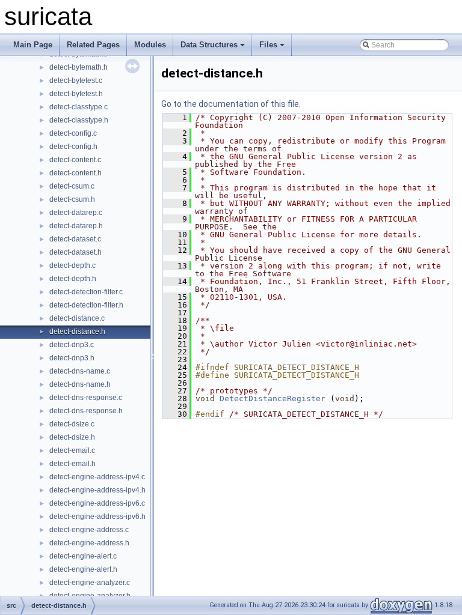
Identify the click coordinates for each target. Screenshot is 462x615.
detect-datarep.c (75, 212)
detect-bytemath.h (78, 67)
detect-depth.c (72, 265)
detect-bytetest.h (76, 93)
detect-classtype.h (78, 120)
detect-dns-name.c (79, 371)
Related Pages (93, 44)
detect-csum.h (72, 199)
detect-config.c (73, 133)
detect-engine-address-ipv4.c (97, 477)
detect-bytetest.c (75, 80)
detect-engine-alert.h (83, 569)
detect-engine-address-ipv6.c (97, 503)
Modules (150, 44)
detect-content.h (75, 173)
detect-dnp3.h (71, 358)
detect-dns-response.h (86, 411)
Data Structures (209, 44)
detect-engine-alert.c (83, 556)
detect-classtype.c (78, 107)
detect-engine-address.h (89, 543)
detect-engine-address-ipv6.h (97, 516)
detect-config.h (73, 146)
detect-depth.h (72, 278)
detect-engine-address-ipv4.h (97, 490)
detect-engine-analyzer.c (89, 582)
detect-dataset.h (75, 252)
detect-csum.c (71, 186)
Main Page (32, 44)
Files (268, 44)
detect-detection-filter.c (86, 292)
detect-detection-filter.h (86, 305)
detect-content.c (75, 160)
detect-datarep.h (76, 226)
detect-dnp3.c (71, 345)
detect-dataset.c (75, 239)
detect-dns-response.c (85, 397)
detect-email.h (72, 463)
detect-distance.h (77, 331)
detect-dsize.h (72, 437)
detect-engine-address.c (89, 530)
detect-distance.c (77, 318)
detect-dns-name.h (80, 384)
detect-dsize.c (71, 424)
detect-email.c (72, 450)
